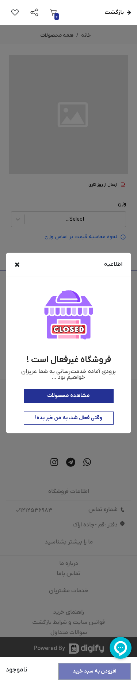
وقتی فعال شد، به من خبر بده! (68, 417)
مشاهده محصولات (68, 395)
